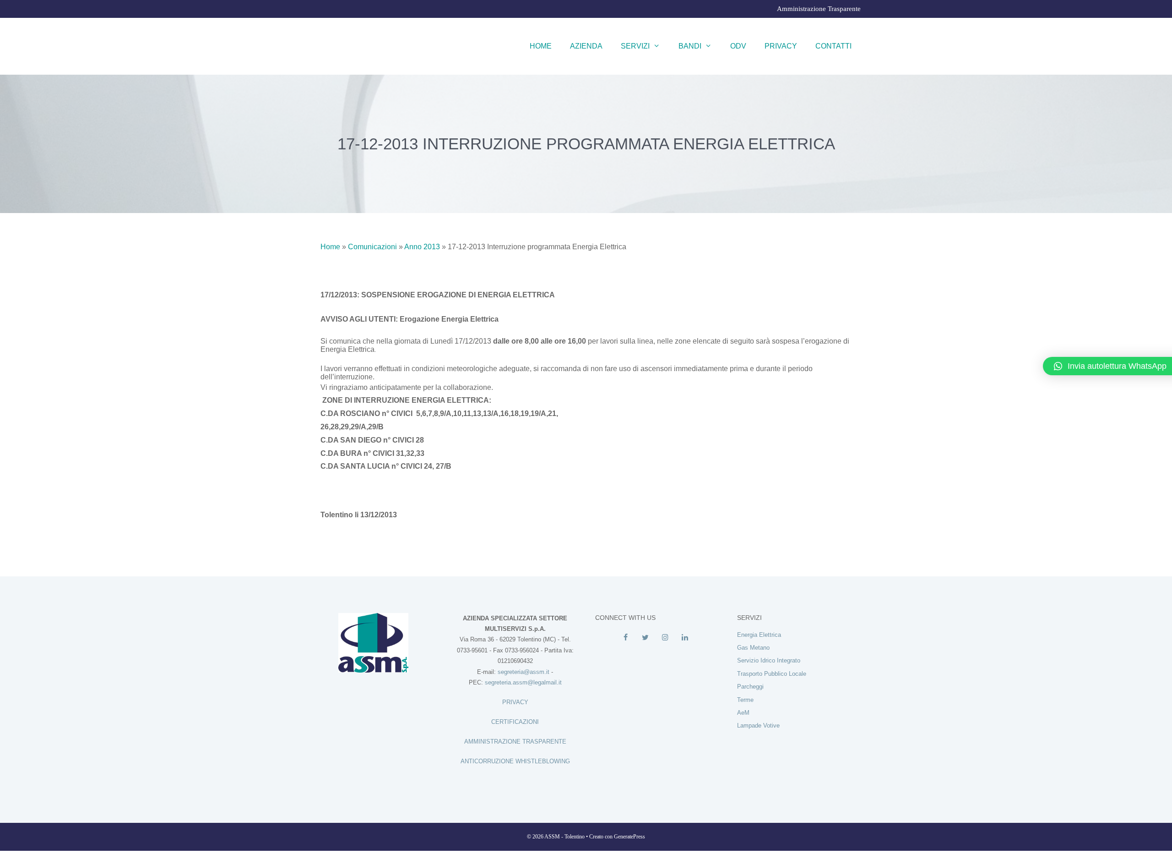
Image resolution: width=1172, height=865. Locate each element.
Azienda (586, 46)
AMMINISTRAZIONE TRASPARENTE (515, 741)
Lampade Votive (758, 725)
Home (541, 46)
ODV (738, 46)
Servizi (635, 46)
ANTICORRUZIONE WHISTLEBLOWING (515, 761)
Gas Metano (753, 647)
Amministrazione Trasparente (819, 8)
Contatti (833, 46)
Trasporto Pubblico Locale (771, 673)
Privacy (781, 46)
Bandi (689, 46)
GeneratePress (629, 836)
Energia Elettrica (759, 634)
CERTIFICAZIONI (515, 721)
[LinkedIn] (685, 638)
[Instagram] (665, 638)
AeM (743, 712)
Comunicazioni (372, 247)
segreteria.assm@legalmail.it (523, 682)
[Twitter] (645, 638)
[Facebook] (626, 638)
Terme (745, 699)
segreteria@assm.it (523, 671)
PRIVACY (515, 702)
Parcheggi (750, 686)
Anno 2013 (422, 247)
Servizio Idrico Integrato (768, 660)
